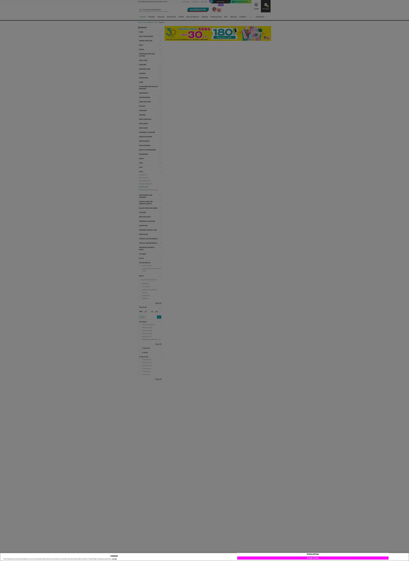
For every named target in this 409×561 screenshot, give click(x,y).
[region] (204, 557)
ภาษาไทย (114, 559)
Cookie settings (313, 554)
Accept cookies (313, 558)
